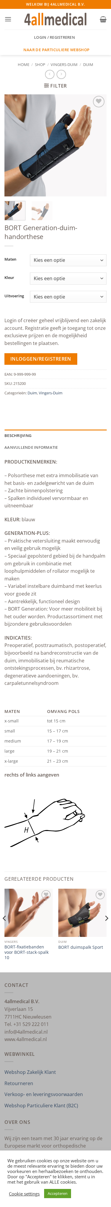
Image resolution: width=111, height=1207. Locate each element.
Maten (10, 259)
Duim (88, 64)
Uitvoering (14, 296)
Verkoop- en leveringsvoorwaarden (43, 1094)
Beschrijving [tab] (17, 435)
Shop (40, 64)
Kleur (9, 278)
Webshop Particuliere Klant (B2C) (41, 1105)
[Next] (97, 145)
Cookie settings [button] (24, 1193)
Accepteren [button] (57, 1193)
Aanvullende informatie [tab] (31, 447)
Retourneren (18, 1083)
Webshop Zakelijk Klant (30, 1072)
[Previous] (14, 145)
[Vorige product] (61, 74)
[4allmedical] (55, 19)
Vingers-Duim (64, 64)
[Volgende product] (49, 74)
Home (23, 64)
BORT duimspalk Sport (80, 947)
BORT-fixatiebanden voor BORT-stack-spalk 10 (26, 952)
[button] (8, 19)
